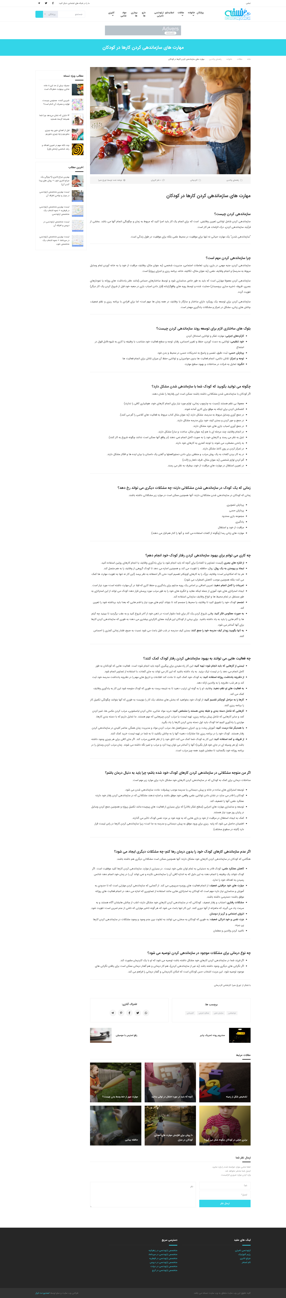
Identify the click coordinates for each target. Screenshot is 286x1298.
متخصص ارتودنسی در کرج (164, 1270)
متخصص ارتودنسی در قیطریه (163, 1258)
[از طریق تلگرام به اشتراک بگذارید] (113, 1013)
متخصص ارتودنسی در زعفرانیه (163, 1250)
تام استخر (246, 1262)
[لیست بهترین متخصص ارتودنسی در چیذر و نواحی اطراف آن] (77, 196)
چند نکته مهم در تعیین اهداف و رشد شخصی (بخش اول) (55, 147)
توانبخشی (232, 1013)
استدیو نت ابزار (42, 1293)
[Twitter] (46, 3)
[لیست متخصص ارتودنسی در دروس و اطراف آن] (77, 226)
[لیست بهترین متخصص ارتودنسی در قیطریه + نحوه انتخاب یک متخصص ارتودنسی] (77, 211)
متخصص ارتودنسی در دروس (163, 1262)
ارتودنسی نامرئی (243, 1250)
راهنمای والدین (215, 59)
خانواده (229, 59)
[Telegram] (38, 3)
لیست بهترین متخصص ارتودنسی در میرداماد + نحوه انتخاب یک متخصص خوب (54, 240)
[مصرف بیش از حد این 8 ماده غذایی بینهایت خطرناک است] (77, 89)
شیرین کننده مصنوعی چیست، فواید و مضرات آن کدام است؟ (55, 102)
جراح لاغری (245, 1258)
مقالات (239, 59)
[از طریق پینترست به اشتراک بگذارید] (121, 1013)
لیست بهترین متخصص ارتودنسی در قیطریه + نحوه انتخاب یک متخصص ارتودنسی (54, 210)
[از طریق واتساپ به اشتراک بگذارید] (146, 1013)
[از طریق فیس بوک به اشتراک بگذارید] (129, 1013)
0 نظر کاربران (156, 180)
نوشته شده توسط (110, 180)
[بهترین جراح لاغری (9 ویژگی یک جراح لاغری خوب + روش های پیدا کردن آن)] (77, 181)
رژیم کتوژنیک (244, 1254)
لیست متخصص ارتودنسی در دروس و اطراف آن (56, 223)
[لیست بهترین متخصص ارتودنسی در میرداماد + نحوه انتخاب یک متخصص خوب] (77, 241)
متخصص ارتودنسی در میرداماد (162, 1254)
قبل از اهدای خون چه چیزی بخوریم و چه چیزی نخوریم (57, 132)
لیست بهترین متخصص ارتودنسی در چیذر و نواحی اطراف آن (54, 193)
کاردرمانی (193, 180)
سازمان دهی (218, 1013)
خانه (249, 59)
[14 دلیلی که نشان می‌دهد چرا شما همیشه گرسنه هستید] (77, 119)
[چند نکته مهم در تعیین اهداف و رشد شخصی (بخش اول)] (77, 149)
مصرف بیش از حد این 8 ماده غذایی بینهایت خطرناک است (56, 87)
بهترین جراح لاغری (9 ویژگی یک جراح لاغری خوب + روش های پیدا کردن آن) (54, 180)
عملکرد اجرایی (204, 1013)
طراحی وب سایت (70, 1293)
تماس (248, 3)
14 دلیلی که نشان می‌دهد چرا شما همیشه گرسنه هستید (54, 117)
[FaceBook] (53, 3)
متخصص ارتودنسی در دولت (163, 1266)
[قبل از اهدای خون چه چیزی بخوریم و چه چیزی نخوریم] (77, 134)
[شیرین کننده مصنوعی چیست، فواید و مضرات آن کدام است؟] (77, 104)
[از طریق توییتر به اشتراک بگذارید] (137, 1013)
